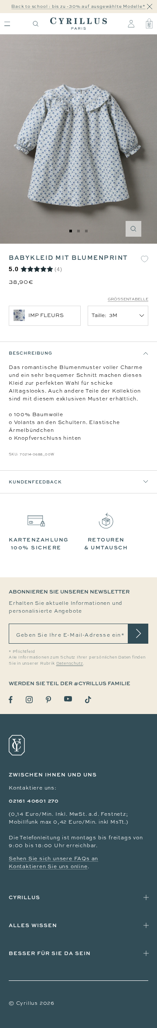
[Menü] (7, 24)
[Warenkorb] (149, 23)
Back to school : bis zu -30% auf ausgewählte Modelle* (78, 6)
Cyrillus (24, 897)
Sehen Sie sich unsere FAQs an (53, 858)
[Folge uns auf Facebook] (11, 700)
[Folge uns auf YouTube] (68, 699)
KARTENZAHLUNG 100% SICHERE (39, 543)
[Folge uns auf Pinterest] (48, 699)
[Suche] (36, 24)
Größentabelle (128, 299)
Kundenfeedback (35, 482)
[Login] (131, 23)
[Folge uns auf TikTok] (88, 699)
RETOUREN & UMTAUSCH (106, 543)
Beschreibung (30, 353)
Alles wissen (33, 925)
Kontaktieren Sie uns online (48, 866)
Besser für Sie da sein (50, 953)
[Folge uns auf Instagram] (29, 699)
